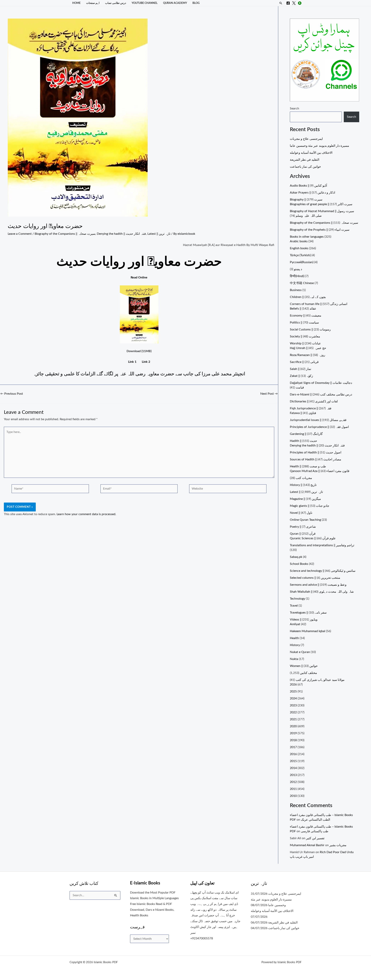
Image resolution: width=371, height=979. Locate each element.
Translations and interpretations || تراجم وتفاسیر (322, 545)
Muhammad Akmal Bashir (307, 845)
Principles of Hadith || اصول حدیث (315, 452)
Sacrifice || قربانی (304, 362)
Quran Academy (175, 3)
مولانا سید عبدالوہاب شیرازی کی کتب (320, 679)
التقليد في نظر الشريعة (304, 159)
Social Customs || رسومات (310, 329)
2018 (293, 740)
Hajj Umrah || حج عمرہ (308, 348)
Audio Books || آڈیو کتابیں (308, 185)
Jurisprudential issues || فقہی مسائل (318, 420)
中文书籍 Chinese (302, 283)
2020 (293, 726)
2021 (293, 719)
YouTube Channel (144, 3)
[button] (281, 3)
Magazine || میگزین (305, 498)
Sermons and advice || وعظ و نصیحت (318, 584)
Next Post (269, 393)
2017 (293, 747)
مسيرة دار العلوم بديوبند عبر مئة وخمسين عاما (319, 145)
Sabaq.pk (296, 556)
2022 (293, 712)
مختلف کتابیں (308, 672)
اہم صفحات (93, 3)
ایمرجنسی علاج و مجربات (306, 138)
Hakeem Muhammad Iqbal (307, 631)
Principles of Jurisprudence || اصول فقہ (319, 426)
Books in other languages (307, 236)
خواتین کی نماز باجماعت (305, 166)
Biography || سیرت (306, 199)
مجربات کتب (304, 478)
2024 (293, 698)
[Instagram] (299, 3)
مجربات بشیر (337, 845)
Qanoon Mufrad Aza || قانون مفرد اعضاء (319, 471)
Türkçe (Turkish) (300, 255)
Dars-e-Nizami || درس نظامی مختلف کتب (321, 394)
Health (294, 638)
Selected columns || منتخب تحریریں (315, 577)
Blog (196, 3)
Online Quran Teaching (305, 519)
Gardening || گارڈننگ (306, 433)
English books (299, 248)
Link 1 (132, 361)
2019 (293, 733)
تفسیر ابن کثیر (315, 838)
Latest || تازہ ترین (158, 233)
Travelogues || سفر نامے (308, 612)
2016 (293, 754)
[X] (294, 3)
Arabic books (299, 241)
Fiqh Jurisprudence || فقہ (310, 408)
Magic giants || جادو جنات (309, 505)
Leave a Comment (20, 233)
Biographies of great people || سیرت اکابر (321, 204)
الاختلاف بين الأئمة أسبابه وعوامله (311, 152)
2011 (293, 788)
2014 (293, 768)
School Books (299, 563)
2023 (293, 705)
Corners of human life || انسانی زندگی (318, 304)
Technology (297, 598)
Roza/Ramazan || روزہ (307, 355)
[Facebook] (288, 3)
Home (76, 3)
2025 (293, 691)
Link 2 (146, 361)
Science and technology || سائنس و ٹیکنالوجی (322, 570)
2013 (293, 775)
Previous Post (11, 393)
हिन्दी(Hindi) (297, 276)
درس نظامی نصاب (115, 3)
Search (294, 108)
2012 (293, 782)
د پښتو (298, 269)
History (295, 645)
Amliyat (295, 624)
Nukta (294, 659)
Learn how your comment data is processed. (86, 514)
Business (296, 290)
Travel (294, 605)
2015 (293, 761)
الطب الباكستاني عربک (315, 819)
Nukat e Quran (300, 652)
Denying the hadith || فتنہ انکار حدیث (121, 233)
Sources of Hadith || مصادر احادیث (315, 459)
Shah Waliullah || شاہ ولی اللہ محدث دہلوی (322, 591)
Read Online (139, 277)
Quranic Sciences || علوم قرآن (313, 538)
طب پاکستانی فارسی (314, 831)
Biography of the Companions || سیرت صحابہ (65, 233)
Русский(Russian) (301, 262)
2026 (293, 684)
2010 (293, 795)
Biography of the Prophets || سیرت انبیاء (319, 229)
